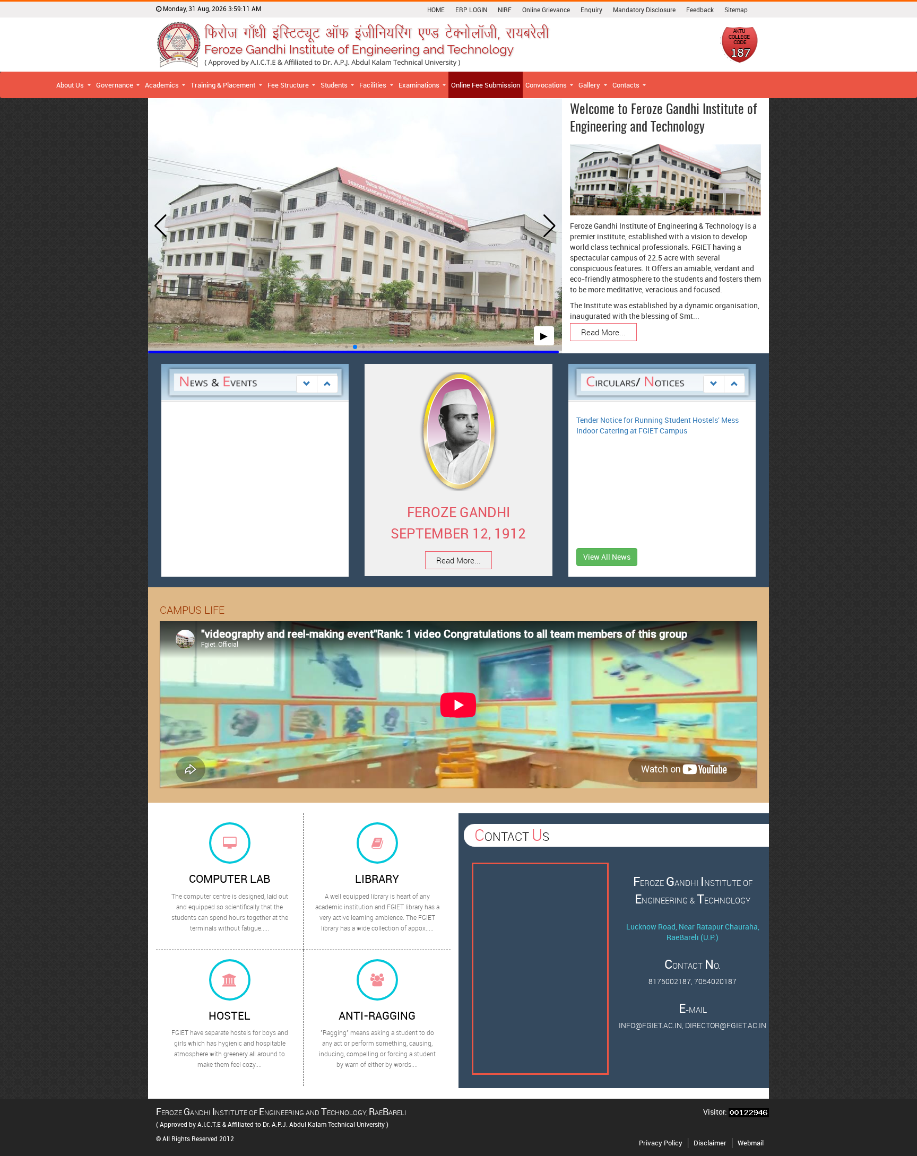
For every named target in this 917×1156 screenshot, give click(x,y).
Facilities (373, 85)
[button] (338, 347)
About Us (70, 85)
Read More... (603, 332)
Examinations (420, 85)
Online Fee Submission (485, 85)
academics (162, 85)
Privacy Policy (660, 1143)
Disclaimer (710, 1143)
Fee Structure (288, 85)
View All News (606, 557)
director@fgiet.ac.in (725, 1025)
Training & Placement (224, 85)
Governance (115, 85)
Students (335, 85)
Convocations (546, 85)
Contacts (626, 85)
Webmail (751, 1143)
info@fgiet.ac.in (650, 1025)
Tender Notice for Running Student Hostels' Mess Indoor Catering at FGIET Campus (657, 425)
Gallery (590, 85)
